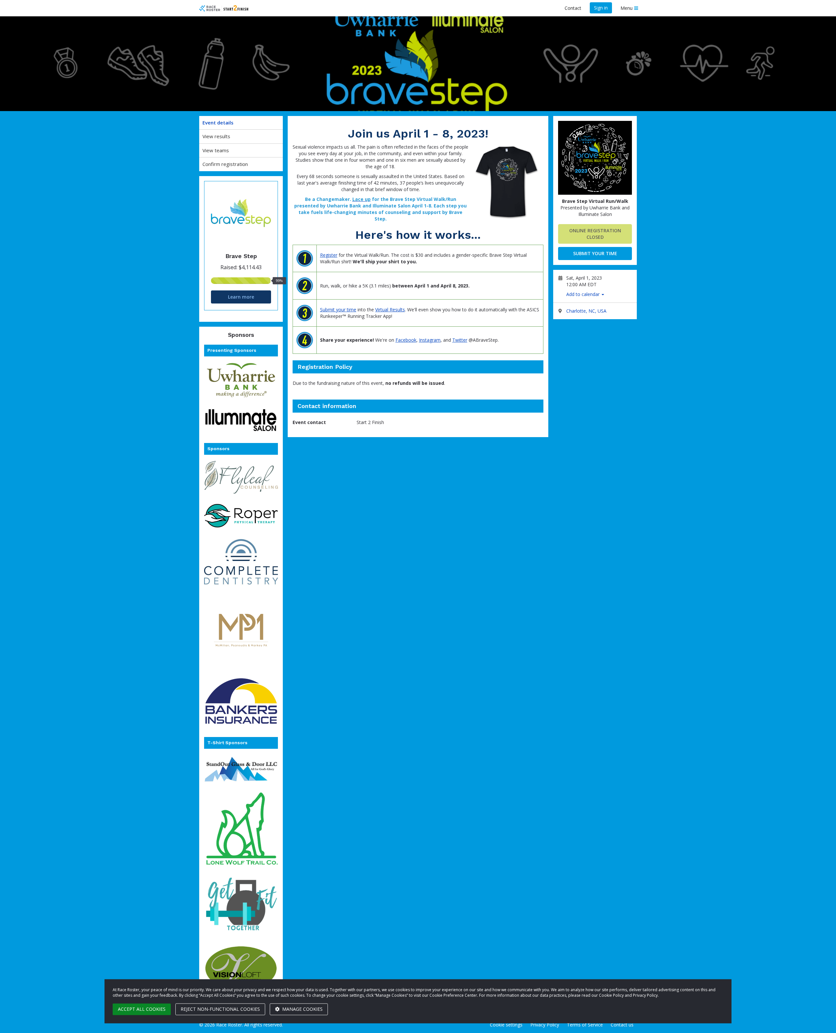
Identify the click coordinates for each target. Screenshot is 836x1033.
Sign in (601, 8)
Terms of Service (585, 1025)
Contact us (622, 1025)
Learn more (241, 297)
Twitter (459, 340)
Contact (573, 8)
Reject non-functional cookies (220, 1009)
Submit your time (338, 309)
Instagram (430, 340)
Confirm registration (225, 164)
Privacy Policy (544, 1025)
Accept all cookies (142, 1009)
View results (216, 136)
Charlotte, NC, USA (586, 311)
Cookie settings (506, 1025)
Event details (217, 122)
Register (328, 255)
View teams (215, 150)
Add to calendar (583, 294)
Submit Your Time (595, 253)
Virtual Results (390, 309)
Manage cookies (302, 1009)
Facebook (405, 340)
